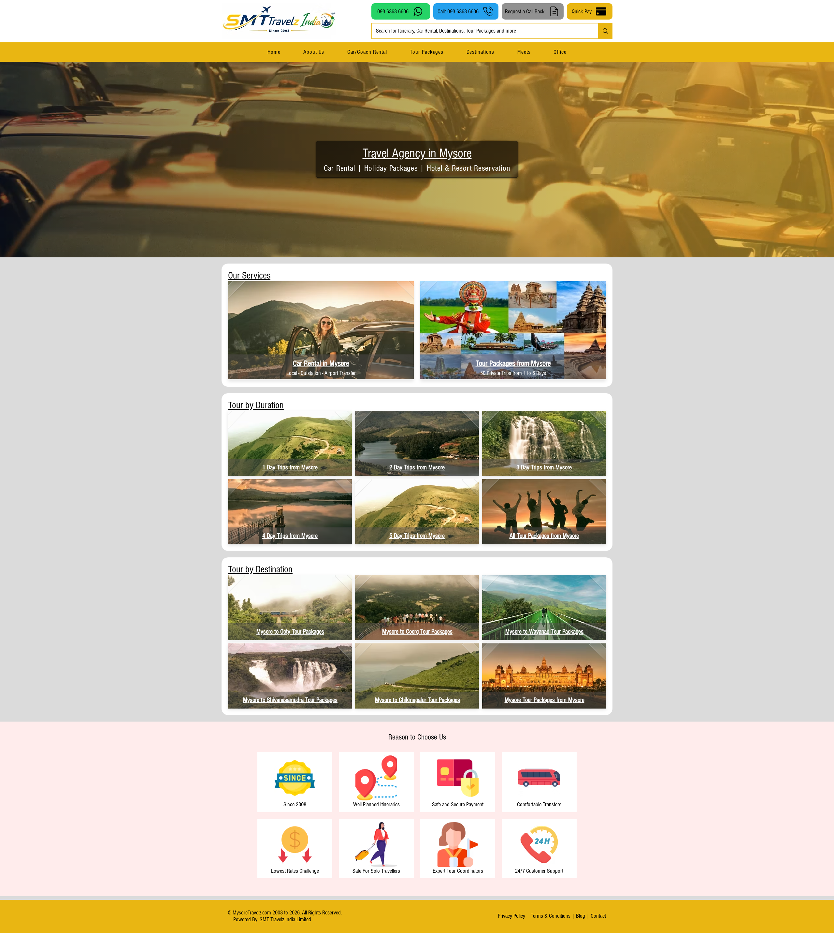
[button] (480, 52)
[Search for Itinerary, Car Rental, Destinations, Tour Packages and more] (605, 30)
